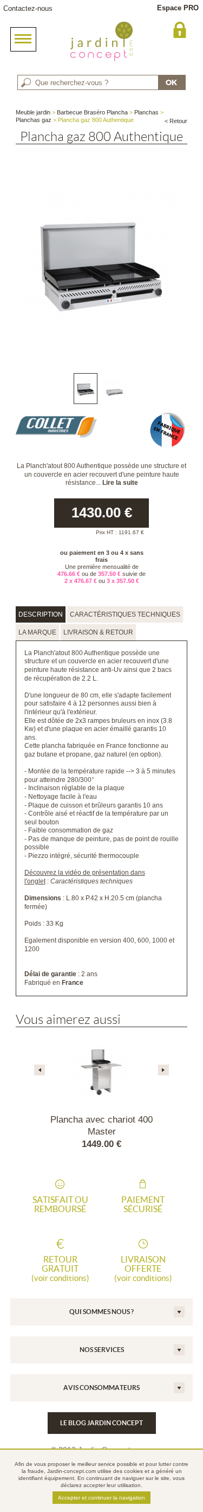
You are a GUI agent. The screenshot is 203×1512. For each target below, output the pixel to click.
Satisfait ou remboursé (60, 1204)
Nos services (102, 1349)
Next (163, 1070)
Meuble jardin (33, 112)
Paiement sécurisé (143, 1204)
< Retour (176, 121)
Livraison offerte (143, 1268)
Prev (39, 1070)
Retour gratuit (60, 1268)
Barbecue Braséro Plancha (92, 112)
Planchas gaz (33, 120)
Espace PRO (178, 8)
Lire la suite (120, 482)
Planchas (146, 112)
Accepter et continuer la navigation (101, 1498)
